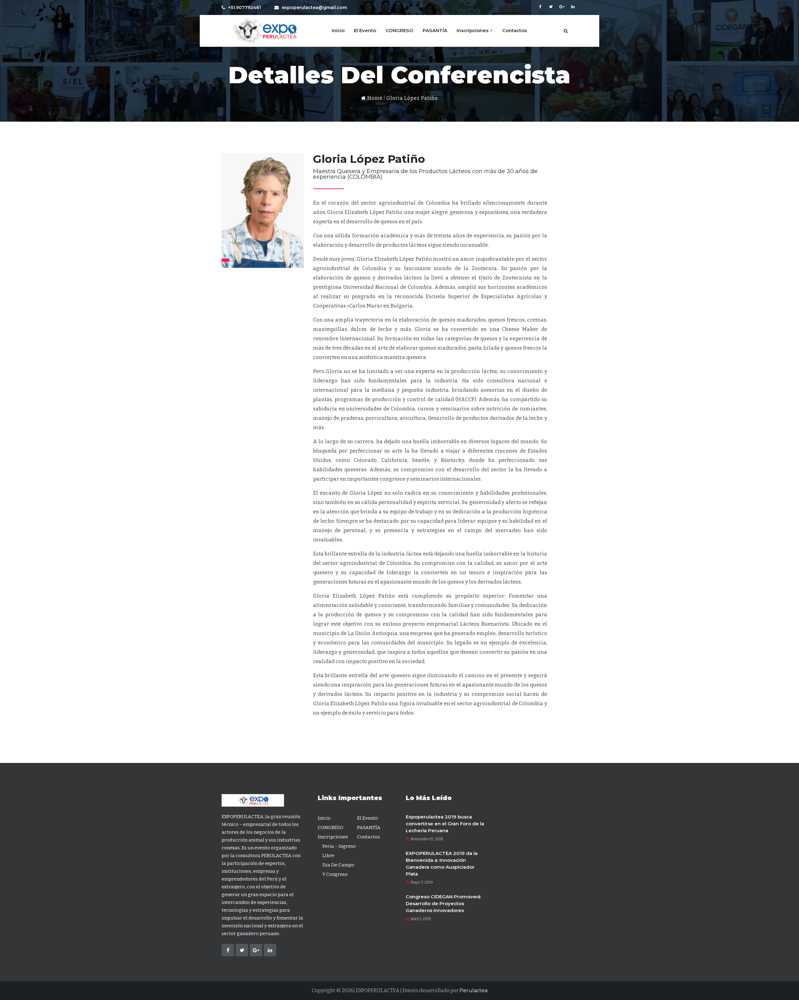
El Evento (365, 30)
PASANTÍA (435, 30)
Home (374, 98)
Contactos (514, 30)
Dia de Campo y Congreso (338, 869)
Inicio (338, 30)
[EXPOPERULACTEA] (264, 31)
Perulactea (473, 990)
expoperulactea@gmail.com (314, 7)
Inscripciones (473, 30)
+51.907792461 (244, 7)
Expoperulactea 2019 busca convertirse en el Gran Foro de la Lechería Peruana (445, 823)
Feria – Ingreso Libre (339, 850)
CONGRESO (399, 30)
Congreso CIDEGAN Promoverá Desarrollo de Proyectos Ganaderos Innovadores (443, 903)
